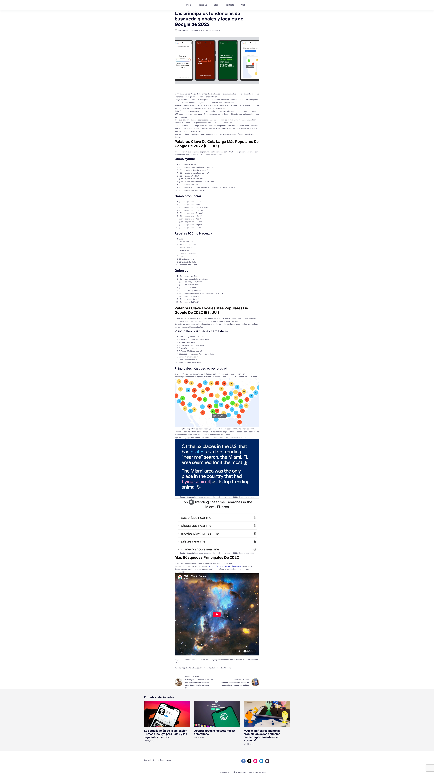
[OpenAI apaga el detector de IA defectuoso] (217, 714)
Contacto (229, 5)
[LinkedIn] (261, 761)
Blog (216, 5)
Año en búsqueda (216, 566)
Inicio (188, 5)
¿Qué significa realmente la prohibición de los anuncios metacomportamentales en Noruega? (262, 735)
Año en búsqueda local (234, 566)
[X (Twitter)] (249, 761)
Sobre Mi (203, 5)
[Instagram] (255, 761)
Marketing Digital (213, 30)
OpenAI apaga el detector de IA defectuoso (214, 732)
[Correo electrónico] (267, 761)
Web (243, 5)
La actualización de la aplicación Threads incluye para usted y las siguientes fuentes (165, 734)
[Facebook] (243, 761)
